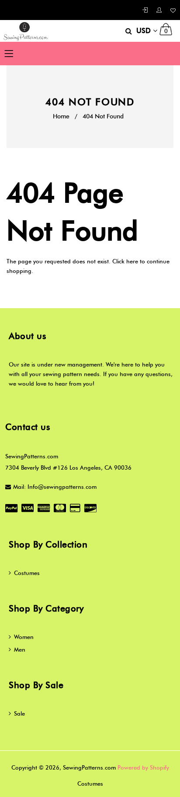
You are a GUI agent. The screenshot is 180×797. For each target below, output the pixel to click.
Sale (19, 713)
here (132, 261)
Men (19, 649)
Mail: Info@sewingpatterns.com (55, 486)
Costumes (27, 572)
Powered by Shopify (143, 767)
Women (24, 636)
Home (61, 116)
